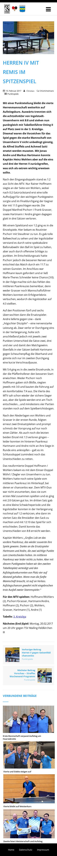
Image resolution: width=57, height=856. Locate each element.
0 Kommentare (47, 90)
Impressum (43, 849)
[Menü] (48, 9)
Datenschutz (25, 849)
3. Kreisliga (19, 616)
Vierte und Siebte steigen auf (17, 771)
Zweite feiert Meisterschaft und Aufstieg (22, 841)
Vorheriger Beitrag (36, 652)
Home (11, 849)
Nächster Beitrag (22, 673)
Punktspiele (13, 93)
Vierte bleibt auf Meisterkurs (17, 806)
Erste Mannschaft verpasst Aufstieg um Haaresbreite (22, 737)
